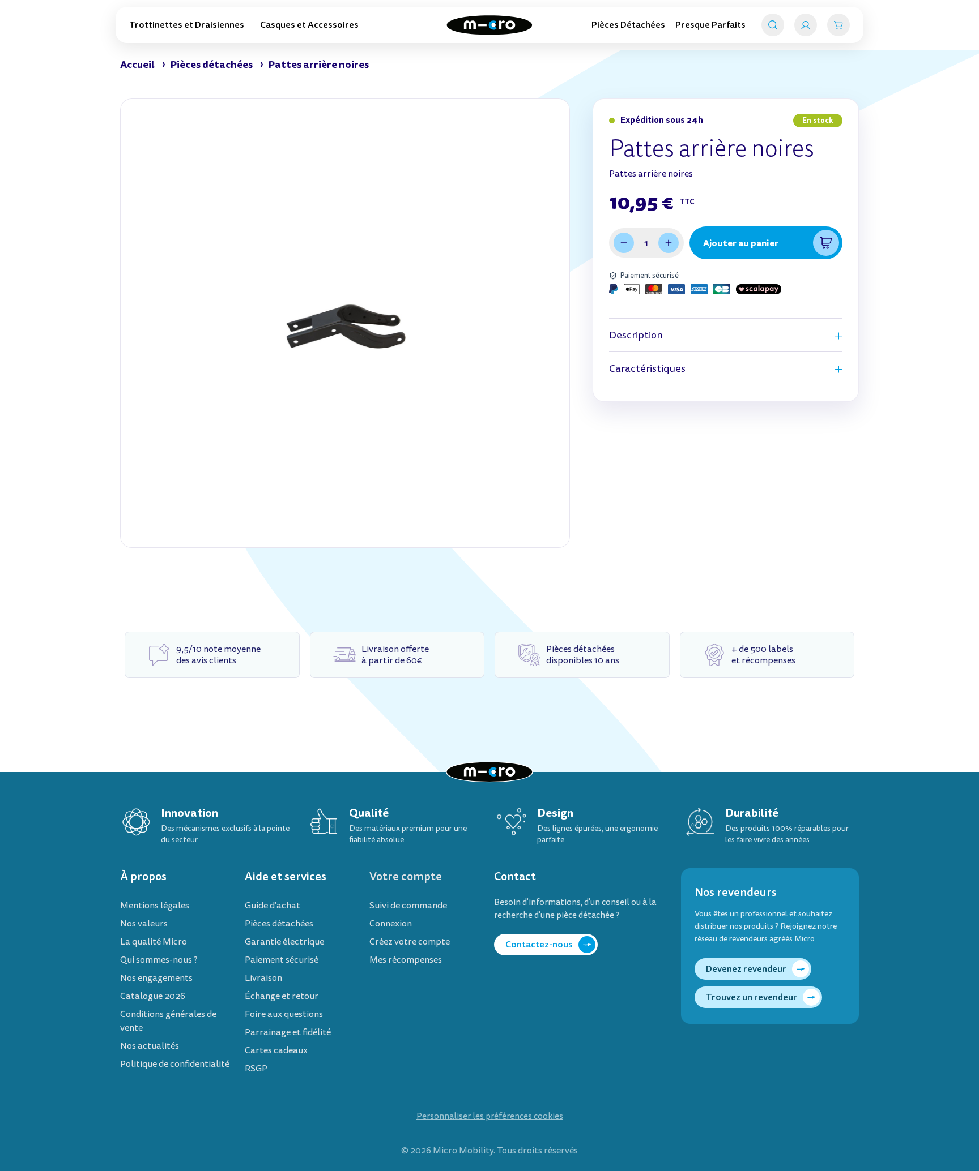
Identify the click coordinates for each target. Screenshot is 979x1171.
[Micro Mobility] (489, 25)
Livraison (263, 978)
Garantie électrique (284, 942)
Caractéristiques (647, 369)
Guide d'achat (272, 905)
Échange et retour (281, 996)
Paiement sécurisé (281, 960)
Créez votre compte (409, 942)
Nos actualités (149, 1046)
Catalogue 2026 (152, 996)
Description (636, 335)
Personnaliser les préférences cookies (489, 1116)
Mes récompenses (405, 960)
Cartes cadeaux (276, 1050)
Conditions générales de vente (168, 1021)
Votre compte (405, 876)
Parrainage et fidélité (288, 1032)
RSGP (256, 1068)
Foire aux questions (284, 1014)
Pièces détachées (279, 923)
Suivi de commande (408, 905)
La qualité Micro (153, 942)
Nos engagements (156, 978)
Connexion (390, 923)
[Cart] (838, 25)
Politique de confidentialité (174, 1064)
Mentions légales (154, 905)
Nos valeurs (144, 923)
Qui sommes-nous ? (159, 960)
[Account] (805, 25)
